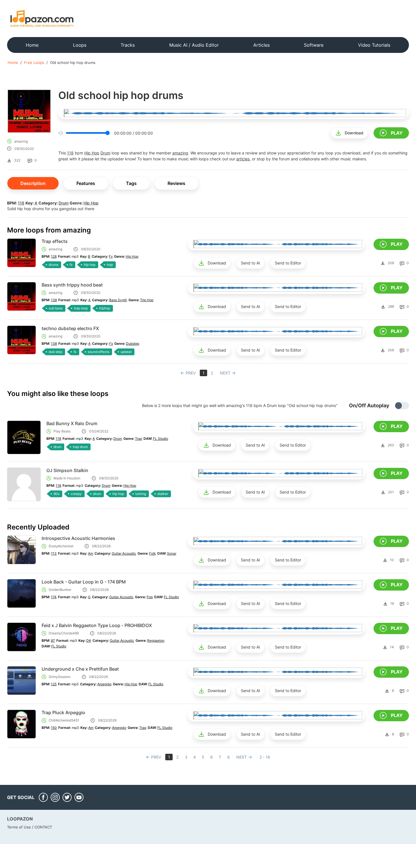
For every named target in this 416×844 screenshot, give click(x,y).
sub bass (56, 308)
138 (54, 300)
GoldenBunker (60, 589)
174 (54, 597)
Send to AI (250, 262)
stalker (162, 494)
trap (110, 264)
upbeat (126, 352)
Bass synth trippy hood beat (72, 285)
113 (54, 553)
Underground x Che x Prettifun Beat (80, 669)
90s (56, 494)
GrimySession (59, 677)
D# (88, 640)
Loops (79, 45)
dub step (55, 352)
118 (70, 152)
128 (54, 256)
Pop (150, 597)
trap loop (81, 308)
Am (90, 553)
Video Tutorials (374, 45)
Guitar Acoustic (124, 553)
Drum (105, 152)
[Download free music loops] (42, 18)
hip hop (89, 264)
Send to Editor (288, 262)
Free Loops (34, 62)
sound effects (98, 352)
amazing (21, 141)
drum (57, 447)
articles (243, 158)
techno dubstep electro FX (70, 328)
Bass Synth (118, 300)
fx (71, 264)
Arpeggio (104, 684)
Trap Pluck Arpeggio (63, 712)
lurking (140, 494)
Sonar (171, 553)
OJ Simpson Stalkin (67, 470)
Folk (152, 553)
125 (54, 684)
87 (53, 640)
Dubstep (132, 343)
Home (32, 45)
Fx (111, 256)
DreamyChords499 (64, 633)
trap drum (80, 447)
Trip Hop (146, 300)
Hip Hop (91, 152)
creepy (76, 494)
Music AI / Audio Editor (194, 45)
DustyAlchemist (61, 546)
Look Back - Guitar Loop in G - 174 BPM (84, 582)
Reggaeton (155, 640)
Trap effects (55, 241)
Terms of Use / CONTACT (29, 827)
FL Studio (160, 438)
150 (54, 727)
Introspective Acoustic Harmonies (78, 538)
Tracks (128, 45)
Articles (261, 45)
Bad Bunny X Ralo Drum (71, 423)
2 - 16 (265, 757)
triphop (104, 308)
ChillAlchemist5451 (64, 720)
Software (313, 45)
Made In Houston (66, 478)
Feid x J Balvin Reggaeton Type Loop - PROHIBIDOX (97, 625)
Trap (138, 438)
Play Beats (61, 431)
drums (53, 264)
